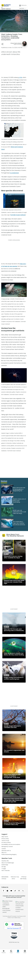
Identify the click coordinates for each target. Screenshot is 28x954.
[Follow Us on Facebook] (3, 891)
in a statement (14, 173)
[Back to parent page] (6, 7)
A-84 (20, 77)
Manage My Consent (7, 846)
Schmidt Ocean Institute (17, 215)
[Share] (2, 44)
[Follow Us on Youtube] (11, 891)
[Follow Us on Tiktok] (15, 891)
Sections (21, 8)
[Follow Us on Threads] (19, 891)
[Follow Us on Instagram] (7, 891)
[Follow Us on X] (23, 891)
